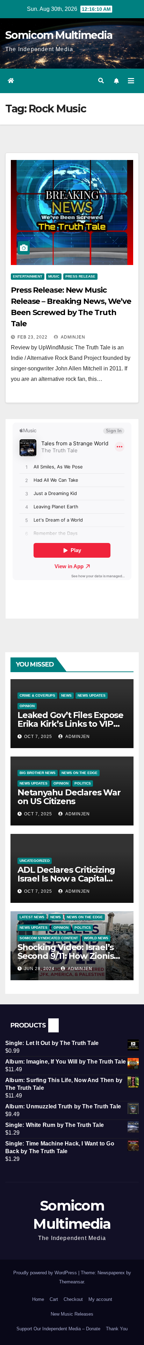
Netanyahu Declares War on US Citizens (69, 796)
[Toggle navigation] (131, 81)
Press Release (80, 276)
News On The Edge (80, 773)
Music (53, 276)
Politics (82, 783)
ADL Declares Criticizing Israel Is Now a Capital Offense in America (66, 878)
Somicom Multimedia (58, 35)
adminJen (72, 337)
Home (38, 1299)
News (66, 695)
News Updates (92, 695)
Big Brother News (38, 773)
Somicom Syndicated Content (49, 938)
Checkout (73, 1299)
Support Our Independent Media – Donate (58, 1328)
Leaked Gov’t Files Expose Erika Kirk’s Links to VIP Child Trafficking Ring (70, 724)
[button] (101, 81)
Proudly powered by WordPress (45, 1272)
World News (96, 938)
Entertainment (27, 276)
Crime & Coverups (37, 695)
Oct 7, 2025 (38, 736)
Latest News (32, 917)
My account (100, 1299)
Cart (54, 1299)
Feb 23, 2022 (32, 337)
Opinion (27, 706)
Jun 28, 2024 (39, 968)
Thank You (117, 1328)
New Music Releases (72, 1314)
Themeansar (71, 1281)
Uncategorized (35, 861)
